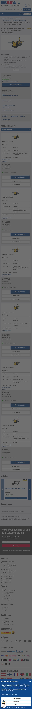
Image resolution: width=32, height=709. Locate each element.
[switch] (3, 707)
